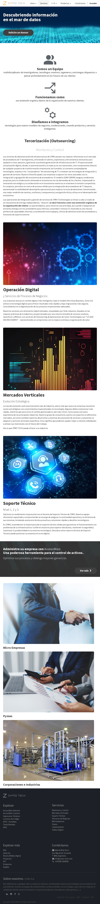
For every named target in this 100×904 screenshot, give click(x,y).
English (61, 897)
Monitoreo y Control (60, 810)
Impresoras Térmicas (11, 816)
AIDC (5, 827)
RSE (4, 850)
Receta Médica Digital (12, 856)
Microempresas (58, 821)
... (79, 889)
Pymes (54, 824)
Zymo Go (6, 853)
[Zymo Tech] (14, 795)
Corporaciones (58, 827)
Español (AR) (88, 897)
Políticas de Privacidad (29, 902)
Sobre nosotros (13, 879)
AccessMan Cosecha (11, 813)
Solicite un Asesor (18, 32)
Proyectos (7, 858)
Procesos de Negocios (61, 818)
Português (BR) (73, 897)
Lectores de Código (11, 819)
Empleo (6, 867)
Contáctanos (60, 845)
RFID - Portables (10, 821)
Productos (7, 864)
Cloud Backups (9, 824)
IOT (4, 861)
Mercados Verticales (60, 813)
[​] (7, 894)
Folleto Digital (58, 830)
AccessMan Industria (11, 810)
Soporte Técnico (58, 816)
